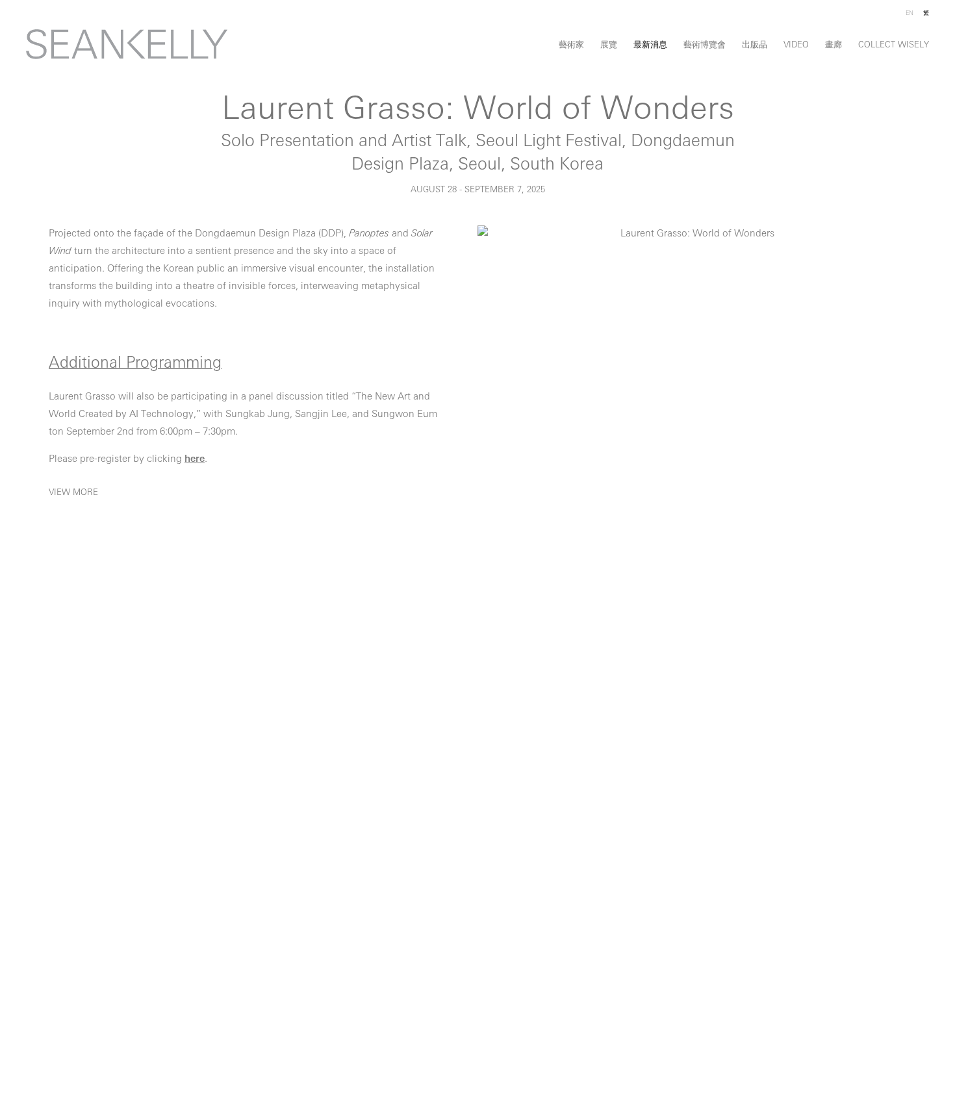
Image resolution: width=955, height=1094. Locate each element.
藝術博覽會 (704, 45)
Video (796, 45)
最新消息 (650, 45)
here (195, 459)
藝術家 (571, 45)
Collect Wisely (893, 45)
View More (73, 493)
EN (909, 13)
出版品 (754, 45)
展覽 (608, 45)
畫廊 (833, 45)
